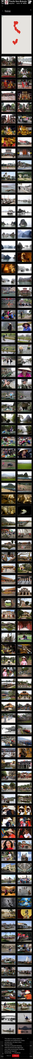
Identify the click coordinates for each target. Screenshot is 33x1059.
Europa (10, 1043)
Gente (27, 1043)
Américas (22, 1043)
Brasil (5, 1043)
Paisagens (10, 1045)
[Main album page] (16, 2)
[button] (19, 32)
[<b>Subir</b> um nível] (2, 11)
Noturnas (4, 1045)
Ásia (14, 1043)
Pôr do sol (22, 1045)
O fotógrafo (29, 1045)
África (17, 1043)
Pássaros (16, 1045)
